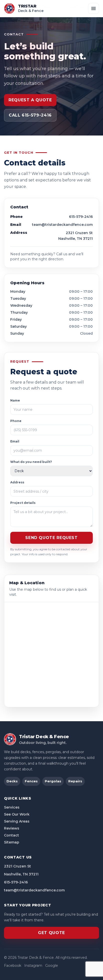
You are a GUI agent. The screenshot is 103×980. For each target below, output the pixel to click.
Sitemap (11, 842)
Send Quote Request (51, 537)
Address (17, 482)
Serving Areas (17, 821)
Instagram (33, 965)
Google (51, 965)
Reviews (11, 828)
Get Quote (51, 932)
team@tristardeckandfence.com (62, 224)
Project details (23, 503)
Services (12, 807)
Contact (11, 835)
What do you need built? (31, 462)
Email (14, 441)
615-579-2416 (81, 216)
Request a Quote (30, 100)
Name (15, 400)
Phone (16, 421)
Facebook (12, 965)
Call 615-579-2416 (30, 115)
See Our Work (17, 814)
